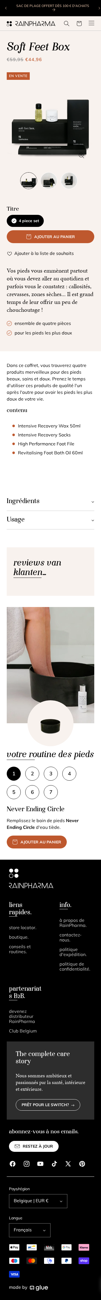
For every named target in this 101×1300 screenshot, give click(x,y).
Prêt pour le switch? (45, 1105)
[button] (67, 23)
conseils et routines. (20, 949)
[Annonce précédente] (6, 8)
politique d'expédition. (73, 952)
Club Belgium (23, 1031)
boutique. (19, 937)
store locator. (22, 928)
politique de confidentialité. (74, 967)
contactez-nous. (70, 938)
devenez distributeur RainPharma (22, 1017)
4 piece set (29, 221)
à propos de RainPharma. (73, 923)
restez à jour (38, 1147)
